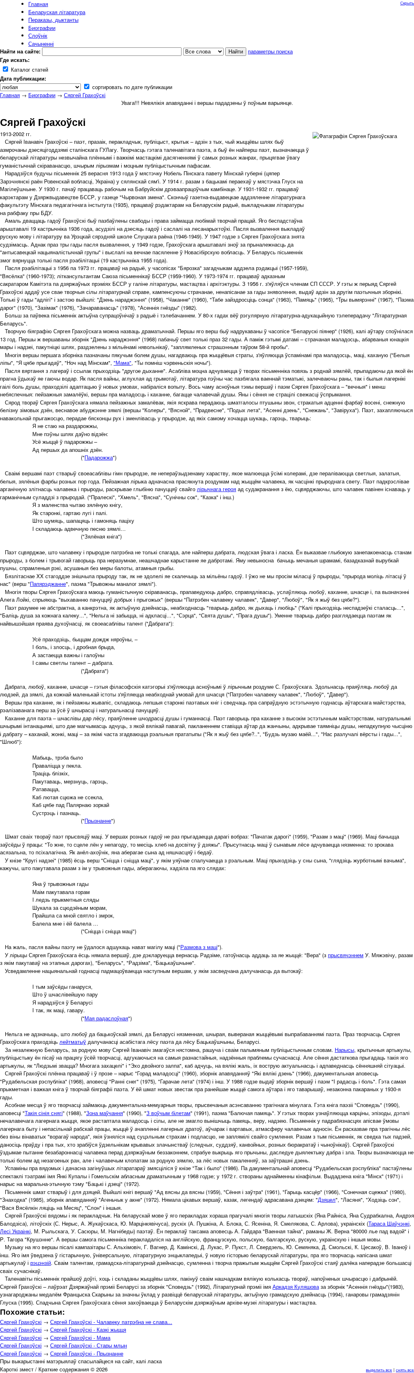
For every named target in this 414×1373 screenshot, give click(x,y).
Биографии (41, 95)
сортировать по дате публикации (131, 87)
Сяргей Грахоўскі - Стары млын (88, 1345)
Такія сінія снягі (44, 1113)
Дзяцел (327, 1199)
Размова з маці (199, 947)
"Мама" (122, 362)
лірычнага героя (216, 489)
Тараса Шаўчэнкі (389, 1223)
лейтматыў (72, 1041)
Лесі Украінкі (15, 1231)
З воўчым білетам (168, 1113)
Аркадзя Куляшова (295, 1286)
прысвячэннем (345, 955)
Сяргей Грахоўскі (85, 95)
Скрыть (407, 3)
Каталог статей (28, 69)
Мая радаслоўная (106, 1018)
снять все (405, 1370)
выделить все (379, 1370)
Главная (10, 95)
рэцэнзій (40, 1263)
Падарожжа (98, 457)
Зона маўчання (104, 1113)
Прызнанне (97, 820)
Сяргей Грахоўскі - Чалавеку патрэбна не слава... (111, 1322)
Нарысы (344, 1050)
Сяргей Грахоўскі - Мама (80, 1337)
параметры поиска (270, 51)
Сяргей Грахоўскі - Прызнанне (86, 1353)
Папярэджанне (48, 584)
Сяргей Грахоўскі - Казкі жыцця (88, 1329)
